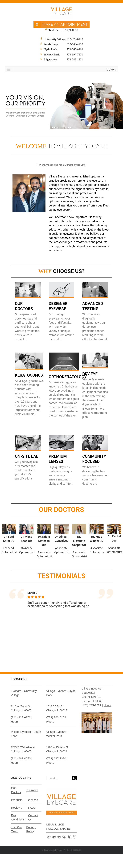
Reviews (16, 807)
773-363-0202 (75, 49)
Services (32, 800)
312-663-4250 (75, 44)
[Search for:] (59, 777)
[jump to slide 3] (58, 127)
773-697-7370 (75, 54)
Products (16, 800)
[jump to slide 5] (64, 127)
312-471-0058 (70, 30)
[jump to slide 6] (68, 127)
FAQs (31, 807)
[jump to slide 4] (61, 127)
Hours (15, 721)
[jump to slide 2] (55, 127)
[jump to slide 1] (51, 127)
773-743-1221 (75, 59)
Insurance (32, 790)
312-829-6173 (75, 39)
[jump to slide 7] (71, 127)
